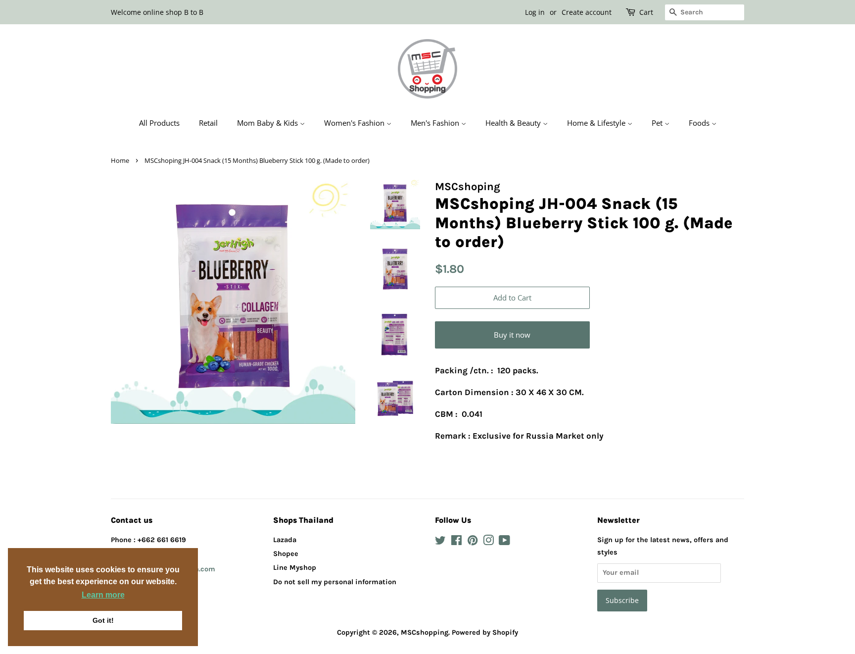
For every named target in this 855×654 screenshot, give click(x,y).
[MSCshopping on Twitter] (440, 542)
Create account (587, 12)
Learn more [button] (103, 595)
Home (120, 160)
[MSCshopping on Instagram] (488, 542)
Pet (658, 123)
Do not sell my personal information (334, 582)
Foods (700, 123)
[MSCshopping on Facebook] (456, 542)
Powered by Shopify (485, 632)
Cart (646, 12)
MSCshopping (424, 632)
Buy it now (512, 335)
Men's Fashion (436, 123)
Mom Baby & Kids (268, 123)
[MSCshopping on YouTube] (504, 542)
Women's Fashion (355, 123)
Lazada (284, 540)
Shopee (285, 554)
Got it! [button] (103, 620)
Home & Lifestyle (597, 123)
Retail (208, 123)
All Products (159, 123)
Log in (535, 12)
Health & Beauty (514, 123)
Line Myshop (294, 567)
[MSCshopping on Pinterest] (472, 542)
